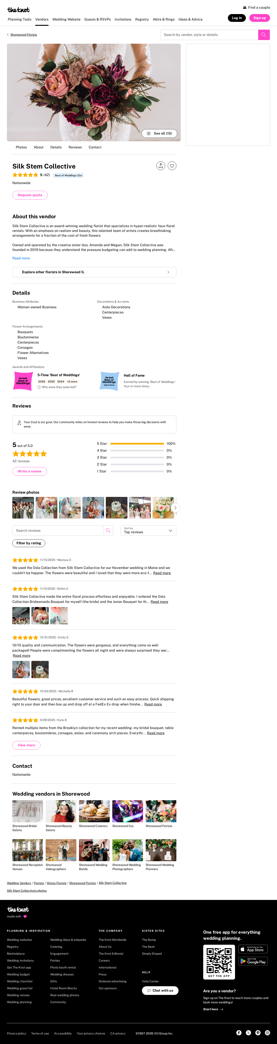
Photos (21, 147)
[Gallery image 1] (94, 92)
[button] (56, 387)
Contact (95, 147)
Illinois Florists (56, 883)
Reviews (75, 147)
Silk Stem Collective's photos (27, 890)
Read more (21, 258)
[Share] (160, 166)
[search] (108, 530)
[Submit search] (264, 35)
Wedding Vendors (19, 883)
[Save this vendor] (172, 165)
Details (56, 147)
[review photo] (23, 508)
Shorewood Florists (23, 34)
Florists (39, 883)
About (38, 147)
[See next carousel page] (175, 507)
